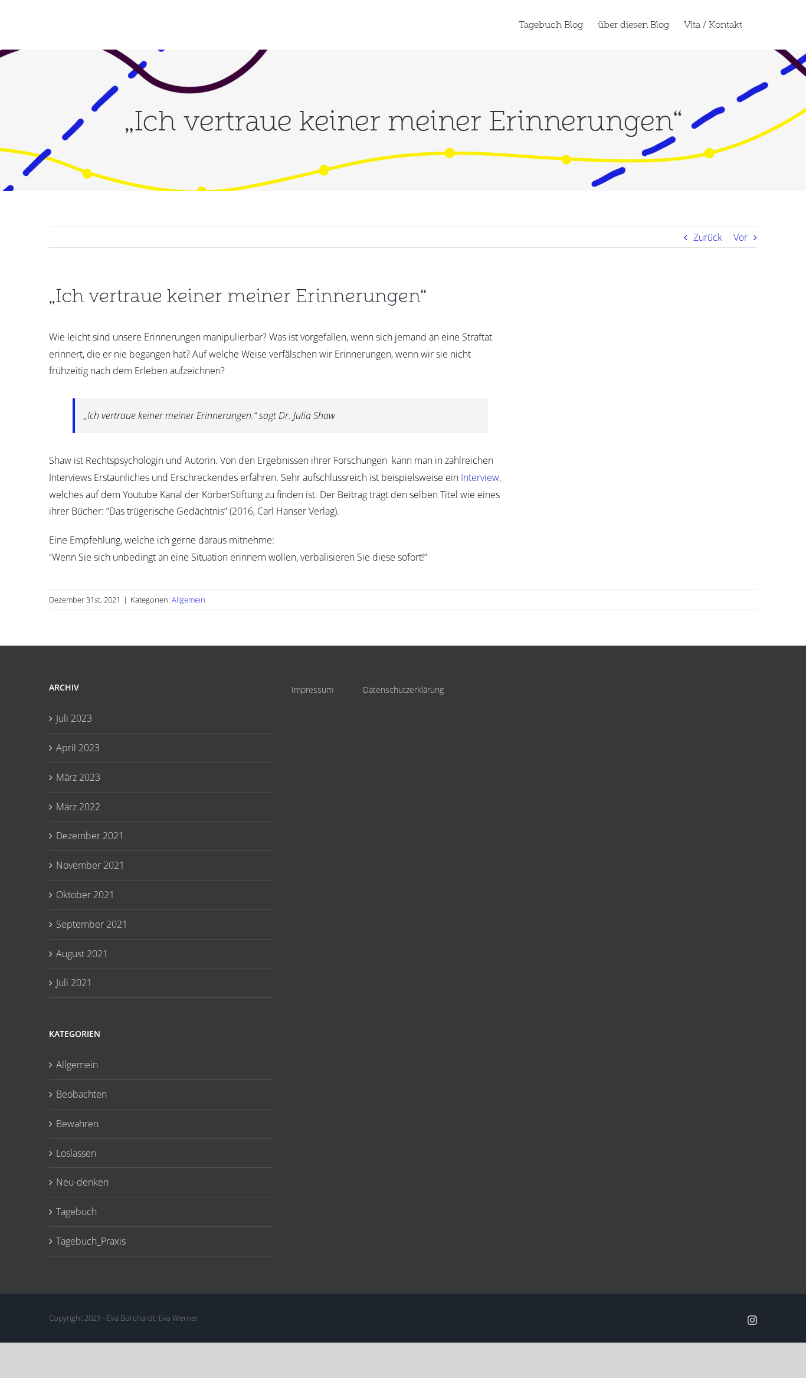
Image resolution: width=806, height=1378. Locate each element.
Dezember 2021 (90, 835)
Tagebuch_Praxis (91, 1241)
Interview (480, 477)
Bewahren (77, 1123)
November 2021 (90, 865)
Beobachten (81, 1094)
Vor (740, 237)
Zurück (707, 237)
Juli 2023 (74, 718)
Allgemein (188, 599)
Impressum (312, 689)
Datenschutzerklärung (403, 689)
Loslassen (76, 1153)
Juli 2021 (74, 982)
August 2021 (82, 953)
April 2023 (78, 747)
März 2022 (78, 806)
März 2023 (78, 777)
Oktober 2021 (85, 894)
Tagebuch (76, 1211)
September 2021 (91, 924)
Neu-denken (82, 1182)
